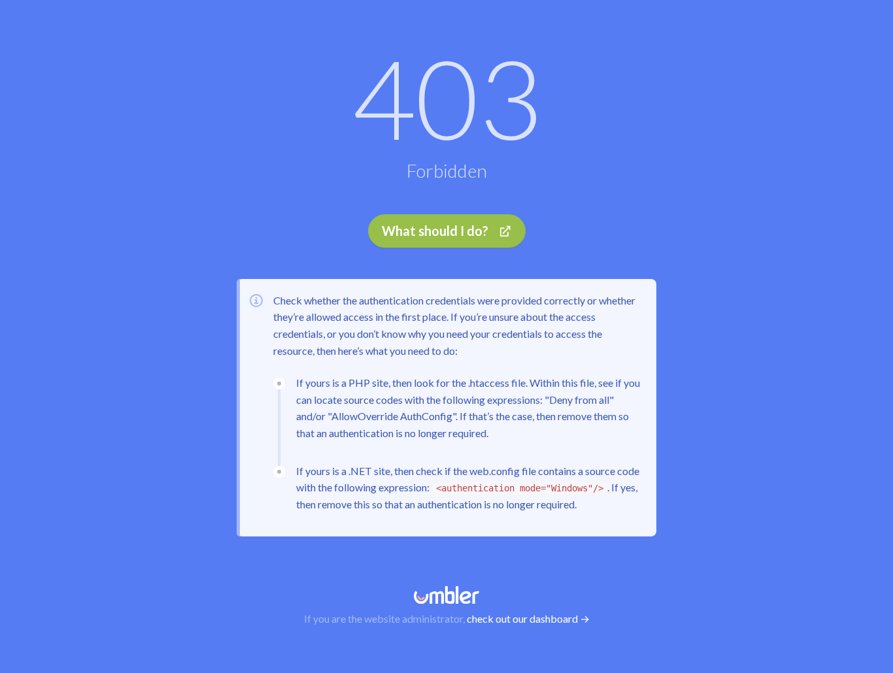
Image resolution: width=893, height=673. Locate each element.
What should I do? (435, 230)
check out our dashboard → (528, 618)
